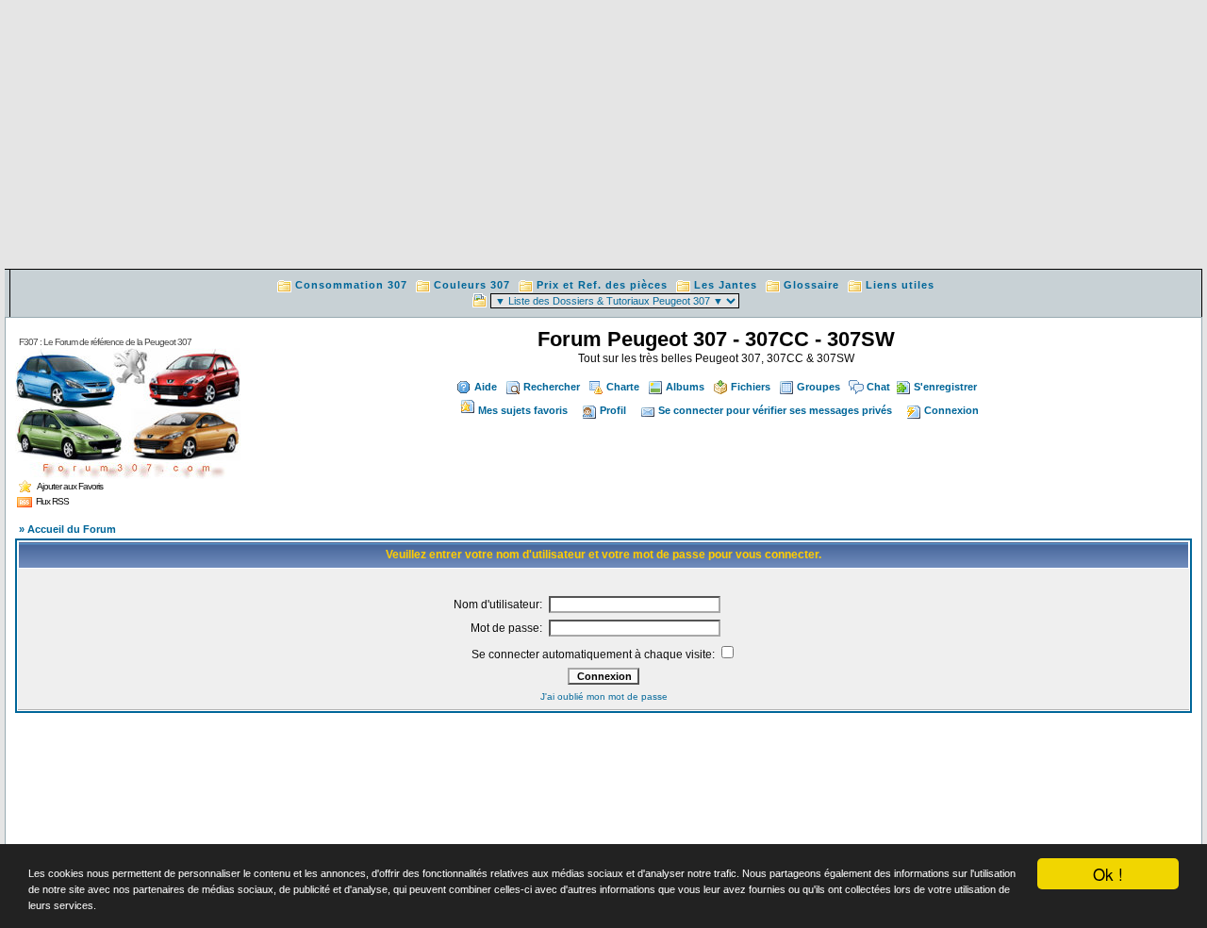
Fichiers (750, 386)
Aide (485, 386)
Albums (685, 386)
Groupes (818, 386)
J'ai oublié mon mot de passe (604, 696)
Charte (622, 386)
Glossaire (811, 284)
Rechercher (551, 386)
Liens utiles (900, 284)
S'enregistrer (945, 386)
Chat (878, 386)
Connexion (951, 410)
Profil (613, 410)
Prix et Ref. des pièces (602, 284)
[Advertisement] (603, 137)
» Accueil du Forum (67, 529)
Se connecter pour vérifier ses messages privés (775, 410)
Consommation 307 (351, 284)
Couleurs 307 (472, 284)
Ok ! (1108, 874)
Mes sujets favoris (523, 410)
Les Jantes (725, 284)
